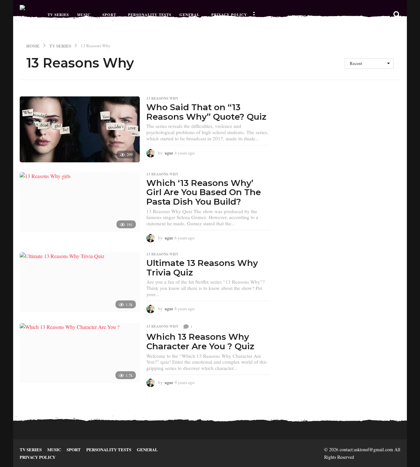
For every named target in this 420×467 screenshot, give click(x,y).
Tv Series (58, 14)
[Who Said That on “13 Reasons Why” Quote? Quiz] (80, 129)
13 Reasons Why (162, 98)
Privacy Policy (229, 14)
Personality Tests (149, 14)
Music (84, 14)
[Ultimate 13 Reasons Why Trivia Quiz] (80, 282)
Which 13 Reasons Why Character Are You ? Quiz (200, 342)
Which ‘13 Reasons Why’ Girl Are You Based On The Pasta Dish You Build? (203, 192)
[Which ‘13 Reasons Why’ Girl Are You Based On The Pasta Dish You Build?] (80, 202)
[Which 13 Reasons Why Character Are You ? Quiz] (80, 353)
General (189, 14)
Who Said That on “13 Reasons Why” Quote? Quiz (206, 112)
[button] (253, 14)
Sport (109, 14)
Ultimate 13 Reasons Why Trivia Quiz (202, 268)
